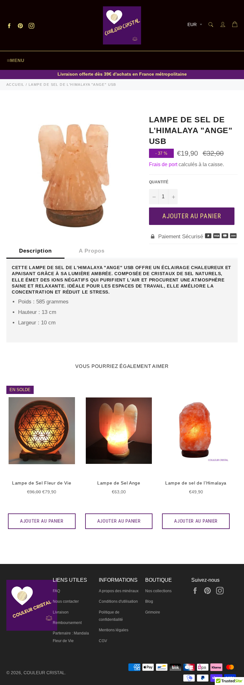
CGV (103, 641)
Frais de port (163, 164)
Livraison (61, 612)
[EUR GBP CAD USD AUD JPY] (194, 25)
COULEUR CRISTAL (44, 672)
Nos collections (158, 591)
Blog (149, 601)
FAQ (56, 591)
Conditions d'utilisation (118, 601)
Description (35, 251)
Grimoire (152, 612)
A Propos (92, 251)
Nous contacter (66, 601)
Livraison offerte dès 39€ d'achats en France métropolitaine (122, 74)
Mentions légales (113, 630)
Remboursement (67, 623)
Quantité (158, 182)
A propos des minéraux (119, 591)
